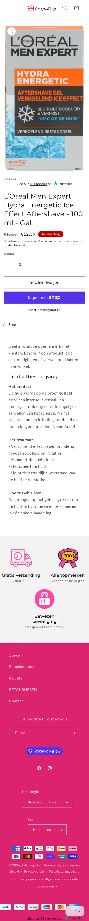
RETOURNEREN (23, 689)
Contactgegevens (27, 879)
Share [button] (13, 324)
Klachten (17, 678)
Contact (16, 701)
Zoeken (15, 655)
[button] (10, 8)
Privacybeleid (34, 871)
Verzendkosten (48, 240)
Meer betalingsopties (44, 310)
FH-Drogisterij (32, 865)
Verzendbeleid (47, 887)
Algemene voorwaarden (62, 879)
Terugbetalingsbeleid (64, 871)
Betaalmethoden (23, 666)
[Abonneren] (73, 733)
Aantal (9, 254)
